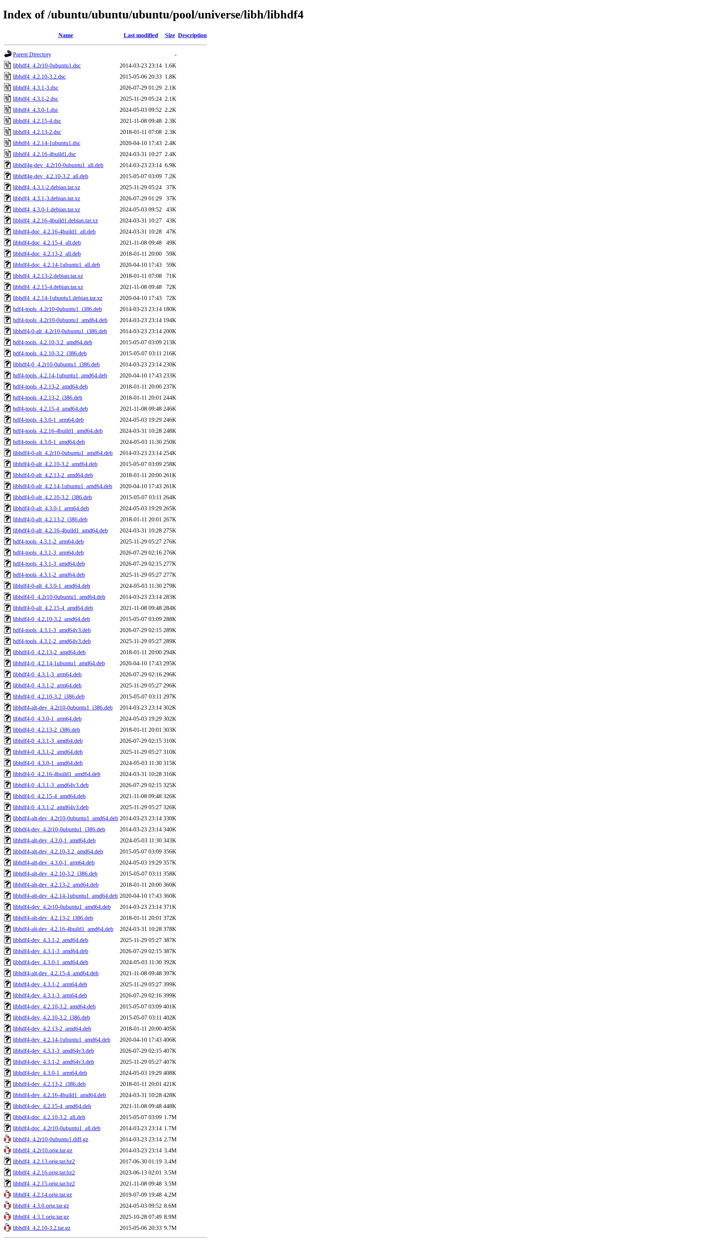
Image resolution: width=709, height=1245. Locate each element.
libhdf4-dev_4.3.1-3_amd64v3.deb (53, 1051)
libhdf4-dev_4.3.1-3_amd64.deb (50, 951)
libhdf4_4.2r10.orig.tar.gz (42, 1150)
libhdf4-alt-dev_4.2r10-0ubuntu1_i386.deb (63, 707)
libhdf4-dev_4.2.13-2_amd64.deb (52, 1028)
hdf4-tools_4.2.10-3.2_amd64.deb (52, 342)
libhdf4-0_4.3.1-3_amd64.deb (48, 741)
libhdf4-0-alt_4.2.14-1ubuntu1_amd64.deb (62, 486)
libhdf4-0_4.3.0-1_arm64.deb (47, 718)
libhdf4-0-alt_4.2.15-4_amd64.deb (53, 608)
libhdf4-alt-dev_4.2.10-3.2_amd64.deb (58, 851)
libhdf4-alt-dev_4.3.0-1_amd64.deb (54, 840)
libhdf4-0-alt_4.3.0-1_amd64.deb (51, 586)
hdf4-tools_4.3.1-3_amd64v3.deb (52, 630)
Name (65, 35)
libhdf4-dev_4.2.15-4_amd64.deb (52, 1106)
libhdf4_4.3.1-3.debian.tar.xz (46, 198)
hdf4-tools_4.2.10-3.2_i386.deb (50, 353)
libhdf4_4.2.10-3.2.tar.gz (42, 1228)
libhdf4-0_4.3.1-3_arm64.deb (47, 674)
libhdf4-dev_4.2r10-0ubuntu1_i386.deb (59, 829)
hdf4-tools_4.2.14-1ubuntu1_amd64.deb (60, 375)
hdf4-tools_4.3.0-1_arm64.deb (48, 420)
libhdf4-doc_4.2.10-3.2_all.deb (49, 1117)
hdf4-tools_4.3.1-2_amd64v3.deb (52, 641)
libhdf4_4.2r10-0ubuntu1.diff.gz (50, 1139)
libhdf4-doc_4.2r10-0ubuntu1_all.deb (56, 1128)
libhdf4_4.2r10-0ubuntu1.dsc (47, 65)
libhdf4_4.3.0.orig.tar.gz (41, 1206)
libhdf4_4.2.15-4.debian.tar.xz (48, 287)
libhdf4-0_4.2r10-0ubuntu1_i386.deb (56, 364)
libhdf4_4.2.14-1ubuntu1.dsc (47, 143)
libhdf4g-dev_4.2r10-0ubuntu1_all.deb (58, 165)
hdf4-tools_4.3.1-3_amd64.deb (49, 564)
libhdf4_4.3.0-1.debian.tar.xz (46, 209)
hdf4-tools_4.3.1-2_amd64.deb (49, 575)
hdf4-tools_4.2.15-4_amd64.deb (50, 409)
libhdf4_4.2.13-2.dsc (37, 132)
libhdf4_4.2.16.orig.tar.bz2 (44, 1172)
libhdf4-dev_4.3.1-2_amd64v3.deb (53, 1062)
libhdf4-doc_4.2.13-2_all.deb (47, 254)
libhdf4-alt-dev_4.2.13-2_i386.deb (53, 918)
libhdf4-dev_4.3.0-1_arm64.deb (50, 1073)
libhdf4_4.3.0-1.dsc (35, 110)
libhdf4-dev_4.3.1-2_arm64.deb (50, 984)
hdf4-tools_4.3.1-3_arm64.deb (48, 552)
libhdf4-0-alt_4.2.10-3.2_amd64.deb (55, 464)
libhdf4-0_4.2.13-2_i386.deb (46, 730)
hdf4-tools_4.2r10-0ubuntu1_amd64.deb (60, 320)
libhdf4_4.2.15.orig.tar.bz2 (44, 1183)
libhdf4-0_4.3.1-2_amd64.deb (48, 752)
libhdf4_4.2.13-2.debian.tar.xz (48, 276)
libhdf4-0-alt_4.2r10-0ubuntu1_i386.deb (60, 331)
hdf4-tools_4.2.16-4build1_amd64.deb (58, 431)
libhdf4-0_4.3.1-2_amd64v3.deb (51, 807)
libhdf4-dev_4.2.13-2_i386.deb (49, 1084)
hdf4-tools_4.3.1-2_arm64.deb (48, 541)
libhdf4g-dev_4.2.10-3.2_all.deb (50, 176)
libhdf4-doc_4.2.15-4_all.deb (47, 242)
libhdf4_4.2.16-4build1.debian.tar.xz (55, 220)
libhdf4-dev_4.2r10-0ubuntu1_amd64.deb (62, 907)
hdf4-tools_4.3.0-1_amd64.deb (49, 442)
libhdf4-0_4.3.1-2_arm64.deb (47, 685)
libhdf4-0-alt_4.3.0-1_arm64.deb (51, 508)
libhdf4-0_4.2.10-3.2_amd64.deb (51, 619)
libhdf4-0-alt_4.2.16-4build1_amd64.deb (60, 530)
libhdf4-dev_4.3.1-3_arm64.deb (50, 995)
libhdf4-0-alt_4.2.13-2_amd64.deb (53, 475)
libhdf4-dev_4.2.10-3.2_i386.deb (51, 1017)
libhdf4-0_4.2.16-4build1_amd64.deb (56, 774)
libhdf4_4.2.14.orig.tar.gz (42, 1194)
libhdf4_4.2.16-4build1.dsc (44, 154)
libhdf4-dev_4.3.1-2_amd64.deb (50, 940)
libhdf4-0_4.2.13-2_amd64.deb (49, 652)
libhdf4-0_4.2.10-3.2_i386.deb (49, 696)
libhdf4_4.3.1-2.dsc (35, 99)
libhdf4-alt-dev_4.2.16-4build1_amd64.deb (63, 929)
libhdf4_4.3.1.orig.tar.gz (41, 1217)
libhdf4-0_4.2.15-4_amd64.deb (49, 796)
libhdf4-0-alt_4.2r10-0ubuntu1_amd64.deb (63, 453)
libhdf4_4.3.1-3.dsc (35, 88)
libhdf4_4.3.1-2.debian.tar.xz (46, 187)
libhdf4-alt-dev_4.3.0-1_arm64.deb (54, 862)
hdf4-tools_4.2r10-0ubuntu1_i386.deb (57, 309)
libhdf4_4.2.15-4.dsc (37, 121)
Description (192, 35)
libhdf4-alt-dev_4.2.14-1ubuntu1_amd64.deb (65, 896)
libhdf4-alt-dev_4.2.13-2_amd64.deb (56, 885)
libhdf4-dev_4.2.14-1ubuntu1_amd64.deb (61, 1040)
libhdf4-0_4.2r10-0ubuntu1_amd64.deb (59, 597)
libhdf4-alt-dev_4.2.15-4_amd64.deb (56, 973)
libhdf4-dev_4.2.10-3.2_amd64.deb (54, 1006)
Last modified (141, 35)
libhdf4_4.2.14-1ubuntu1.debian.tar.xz (57, 298)
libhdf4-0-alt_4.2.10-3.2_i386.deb (52, 497)
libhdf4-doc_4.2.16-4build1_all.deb (54, 231)
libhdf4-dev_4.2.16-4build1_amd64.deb (59, 1095)
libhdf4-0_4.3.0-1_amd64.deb (48, 763)
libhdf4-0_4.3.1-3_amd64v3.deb (51, 785)
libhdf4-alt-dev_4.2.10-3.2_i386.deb (55, 873)
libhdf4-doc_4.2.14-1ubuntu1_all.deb (56, 265)
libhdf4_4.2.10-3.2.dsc (39, 76)
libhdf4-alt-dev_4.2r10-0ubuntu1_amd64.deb (65, 818)
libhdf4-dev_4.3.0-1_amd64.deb (50, 962)
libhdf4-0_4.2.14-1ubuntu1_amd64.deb (59, 663)
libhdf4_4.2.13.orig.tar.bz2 (44, 1161)
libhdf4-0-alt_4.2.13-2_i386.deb (50, 519)
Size (170, 35)
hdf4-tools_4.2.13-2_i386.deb (47, 397)
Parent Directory (32, 54)
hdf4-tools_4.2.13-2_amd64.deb (50, 386)
